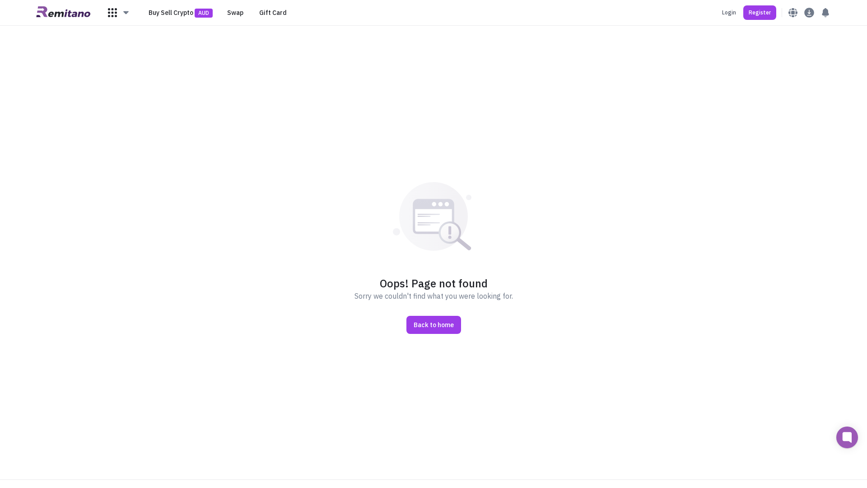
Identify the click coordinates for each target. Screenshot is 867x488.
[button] (118, 12)
